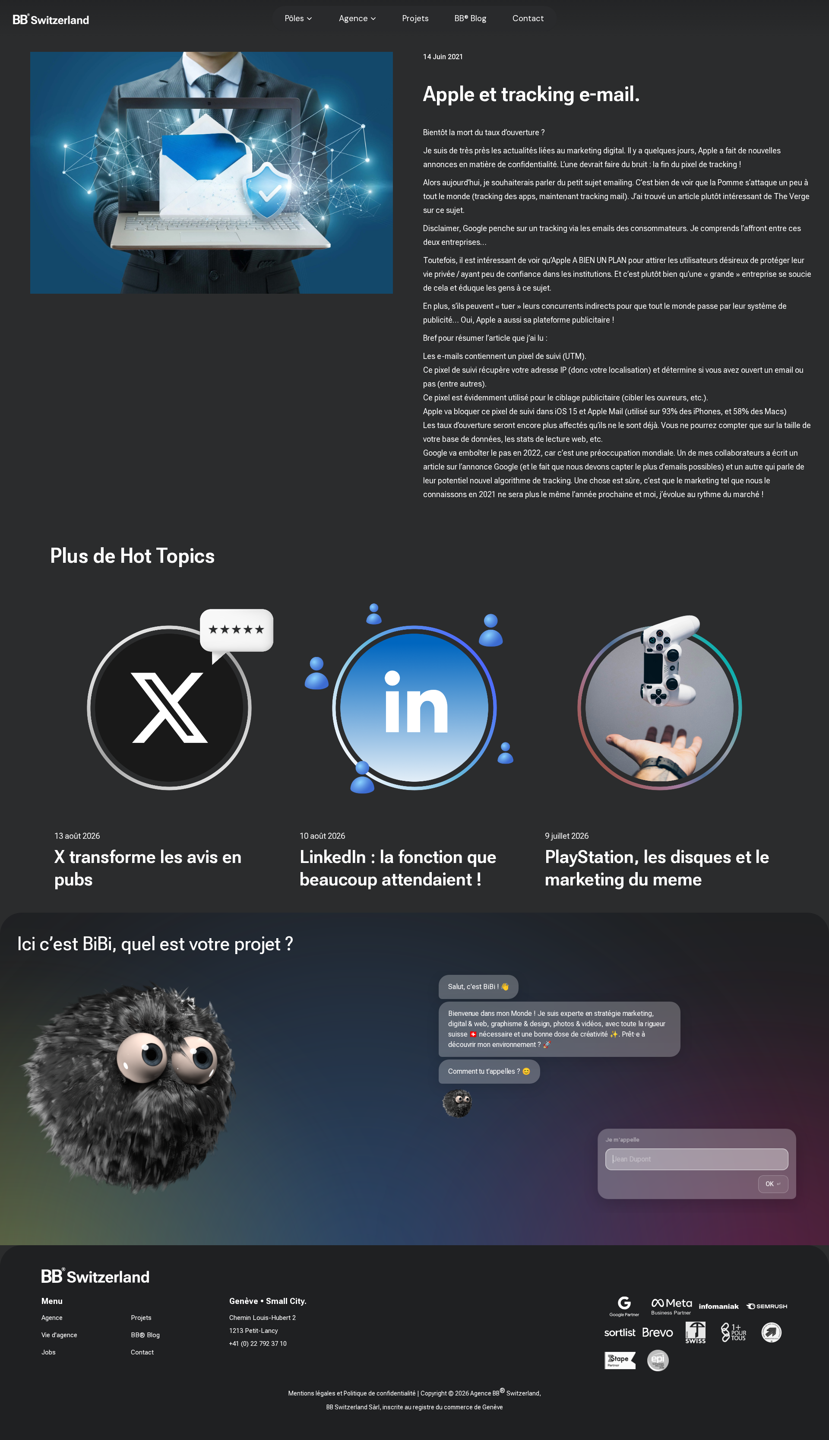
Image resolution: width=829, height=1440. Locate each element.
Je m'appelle (622, 1139)
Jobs (48, 1352)
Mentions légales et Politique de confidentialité (352, 1393)
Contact (528, 19)
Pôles (294, 19)
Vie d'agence (59, 1335)
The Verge (792, 196)
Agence (353, 19)
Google (506, 466)
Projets (415, 19)
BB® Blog (471, 19)
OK (773, 1183)
